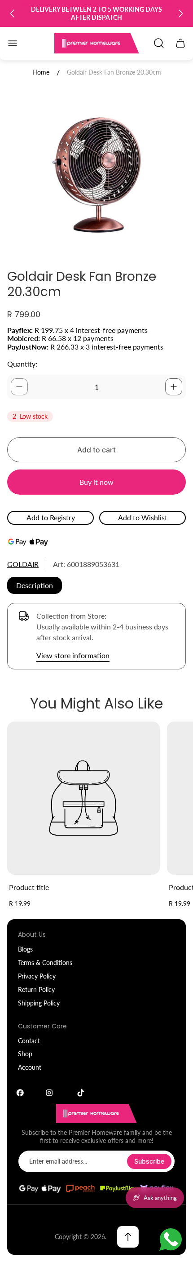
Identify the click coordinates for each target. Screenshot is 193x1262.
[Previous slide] (12, 13)
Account (29, 1067)
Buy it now (96, 482)
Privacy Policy (37, 976)
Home (40, 72)
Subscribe (149, 1161)
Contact (29, 1041)
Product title (29, 887)
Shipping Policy (39, 1003)
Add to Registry (50, 517)
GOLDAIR (23, 564)
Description (34, 585)
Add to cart (96, 449)
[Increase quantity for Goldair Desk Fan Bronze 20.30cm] (173, 386)
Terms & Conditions (45, 962)
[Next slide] (180, 13)
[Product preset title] (83, 798)
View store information (73, 655)
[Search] (159, 43)
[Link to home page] (96, 1113)
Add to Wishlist (142, 517)
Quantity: (22, 363)
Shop (25, 1054)
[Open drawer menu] (12, 43)
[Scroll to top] (128, 1237)
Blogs (25, 949)
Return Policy (36, 989)
